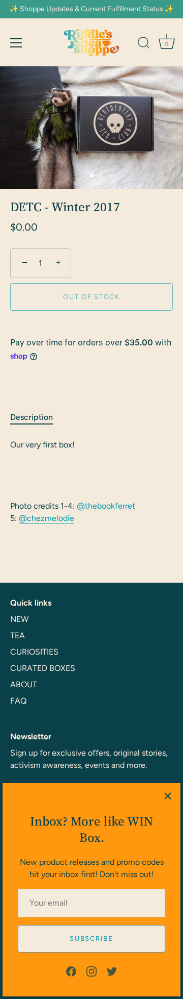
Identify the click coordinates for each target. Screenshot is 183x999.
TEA (17, 635)
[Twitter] (112, 971)
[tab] (36, 417)
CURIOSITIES (34, 652)
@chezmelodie (46, 518)
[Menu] (16, 43)
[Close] (168, 796)
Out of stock (91, 297)
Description (31, 417)
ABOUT (23, 684)
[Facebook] (71, 971)
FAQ (18, 701)
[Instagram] (91, 971)
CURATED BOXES (42, 668)
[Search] (144, 44)
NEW (19, 619)
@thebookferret (106, 506)
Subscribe (91, 938)
